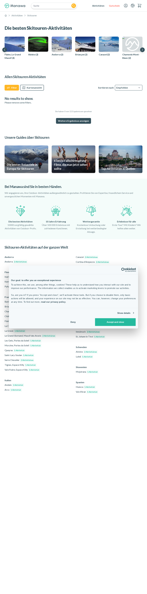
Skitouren (32, 15)
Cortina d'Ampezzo (92, 261)
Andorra (16, 261)
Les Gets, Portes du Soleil (23, 340)
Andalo (14, 384)
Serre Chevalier (19, 360)
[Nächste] (142, 49)
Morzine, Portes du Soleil (23, 345)
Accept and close (115, 322)
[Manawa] (15, 5)
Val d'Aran (86, 391)
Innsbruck (88, 331)
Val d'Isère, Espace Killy (22, 369)
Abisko (86, 351)
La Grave (15, 330)
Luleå (84, 356)
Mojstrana (87, 371)
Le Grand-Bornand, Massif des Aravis (30, 335)
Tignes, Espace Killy (20, 364)
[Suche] (73, 5)
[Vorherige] (4, 49)
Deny (73, 322)
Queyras (15, 350)
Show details (123, 313)
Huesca (85, 386)
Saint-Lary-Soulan (19, 355)
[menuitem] (98, 6)
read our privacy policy (53, 302)
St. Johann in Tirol (90, 336)
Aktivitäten (17, 15)
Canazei (87, 257)
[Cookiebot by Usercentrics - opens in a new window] (123, 270)
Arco (13, 389)
